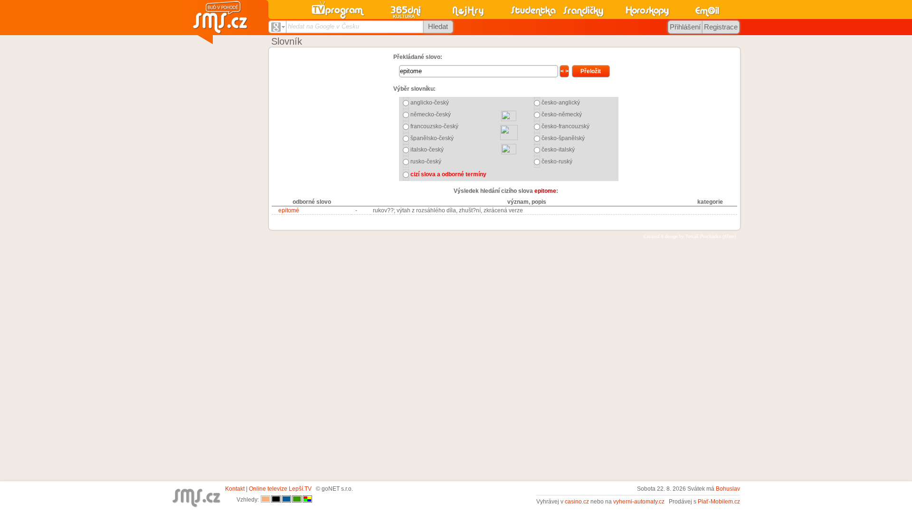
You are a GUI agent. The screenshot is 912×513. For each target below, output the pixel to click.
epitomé (288, 210)
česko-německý (562, 114)
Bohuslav (728, 488)
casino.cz (577, 501)
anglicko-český (429, 102)
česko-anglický (561, 102)
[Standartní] (265, 499)
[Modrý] (286, 499)
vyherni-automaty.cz (639, 501)
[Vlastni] (307, 499)
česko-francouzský (565, 126)
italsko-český (427, 149)
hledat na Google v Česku (323, 26)
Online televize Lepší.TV (280, 488)
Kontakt (235, 488)
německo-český (430, 114)
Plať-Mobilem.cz (719, 501)
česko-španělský (563, 138)
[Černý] (276, 499)
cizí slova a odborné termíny (448, 174)
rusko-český (425, 161)
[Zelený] (297, 499)
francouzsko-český (434, 126)
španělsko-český (432, 138)
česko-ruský (557, 161)
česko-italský (558, 149)
